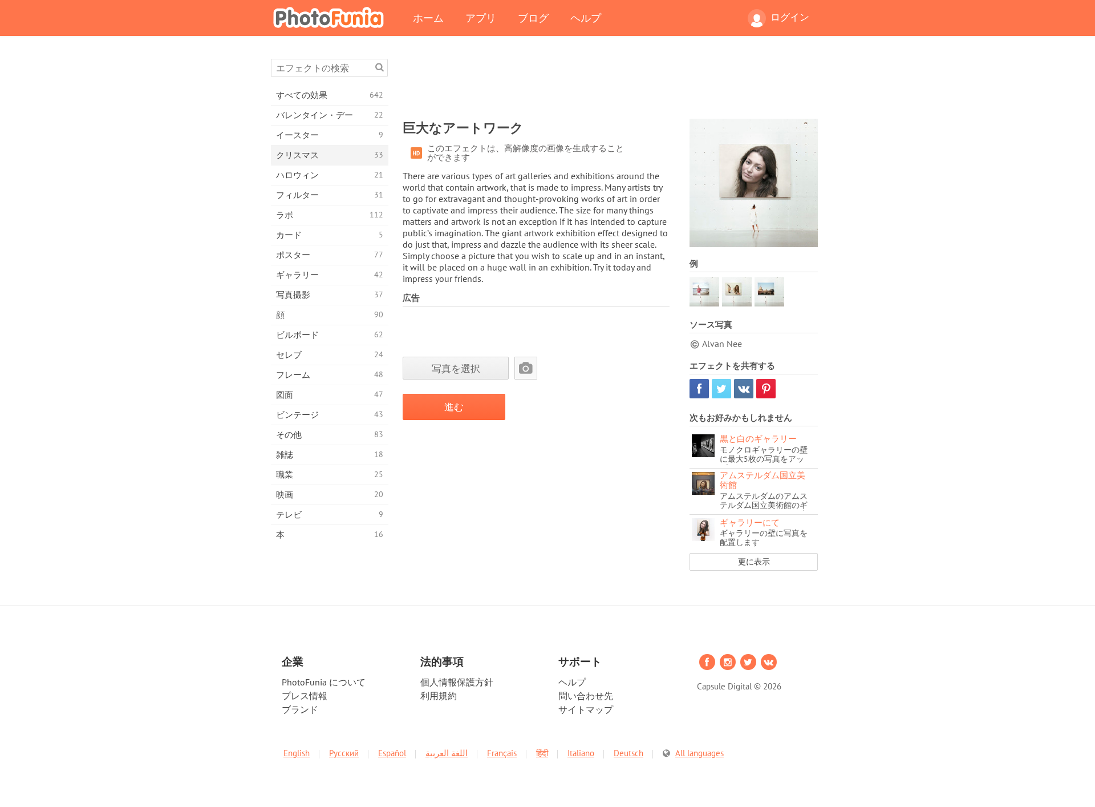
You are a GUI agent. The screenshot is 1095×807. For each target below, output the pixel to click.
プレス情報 (304, 695)
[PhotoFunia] (330, 17)
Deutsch (628, 753)
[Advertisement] (610, 84)
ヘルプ (585, 18)
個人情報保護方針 (456, 682)
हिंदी (542, 753)
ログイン (789, 17)
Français (502, 753)
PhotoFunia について (324, 682)
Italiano (580, 753)
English (296, 753)
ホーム (428, 18)
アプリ (480, 18)
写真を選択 (456, 368)
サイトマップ (585, 709)
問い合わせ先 (585, 695)
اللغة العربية (446, 753)
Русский (344, 753)
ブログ (533, 18)
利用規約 (438, 695)
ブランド (300, 709)
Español (392, 753)
